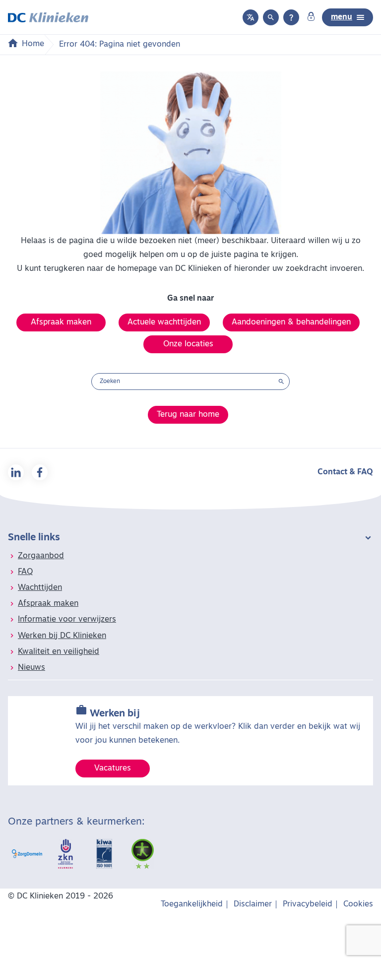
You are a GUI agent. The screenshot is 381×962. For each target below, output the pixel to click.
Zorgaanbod (41, 556)
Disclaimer (253, 904)
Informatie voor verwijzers (67, 620)
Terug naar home (188, 415)
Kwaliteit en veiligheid (58, 652)
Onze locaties (188, 344)
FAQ (25, 572)
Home (33, 44)
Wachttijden (40, 588)
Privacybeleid (307, 904)
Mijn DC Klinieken (311, 17)
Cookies (358, 904)
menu (341, 17)
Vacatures (112, 768)
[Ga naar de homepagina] (48, 17)
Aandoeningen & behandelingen (291, 322)
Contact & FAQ (345, 472)
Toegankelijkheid (192, 904)
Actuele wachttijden (164, 322)
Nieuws (31, 668)
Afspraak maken (61, 322)
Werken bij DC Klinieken (62, 636)
